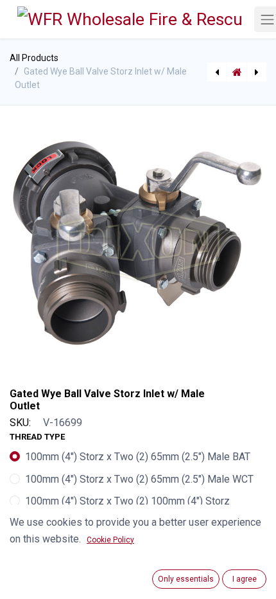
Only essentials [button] (186, 579)
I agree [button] (244, 579)
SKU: (20, 422)
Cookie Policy (110, 539)
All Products (34, 58)
